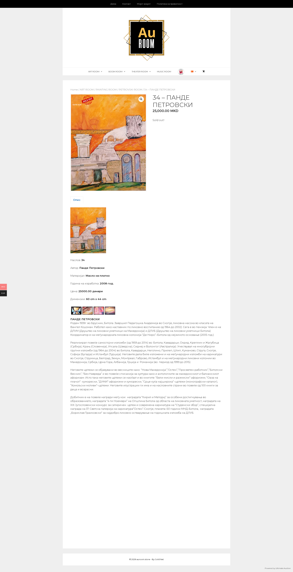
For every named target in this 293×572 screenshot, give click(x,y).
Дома (113, 4)
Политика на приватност (170, 4)
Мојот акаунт (144, 4)
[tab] (76, 200)
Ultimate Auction (283, 568)
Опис (76, 199)
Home (74, 89)
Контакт (126, 4)
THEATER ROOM (140, 71)
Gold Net (159, 559)
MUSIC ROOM (164, 71)
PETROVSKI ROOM (130, 89)
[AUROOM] (146, 37)
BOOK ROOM (115, 71)
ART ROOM (93, 71)
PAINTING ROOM (106, 89)
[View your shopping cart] (203, 71)
